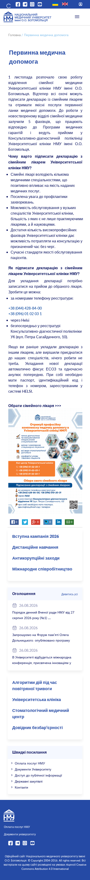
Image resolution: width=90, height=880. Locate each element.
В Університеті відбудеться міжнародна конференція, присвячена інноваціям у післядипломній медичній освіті (41, 662)
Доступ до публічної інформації (38, 775)
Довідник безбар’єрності (37, 728)
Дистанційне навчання (35, 547)
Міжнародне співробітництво (42, 569)
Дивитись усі (69, 594)
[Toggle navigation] (77, 17)
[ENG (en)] (64, 4)
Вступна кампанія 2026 (35, 537)
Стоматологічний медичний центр (40, 714)
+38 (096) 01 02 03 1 (25, 313)
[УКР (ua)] (55, 4)
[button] (8, 5)
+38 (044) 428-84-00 (25, 308)
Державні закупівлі (28, 781)
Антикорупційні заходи (36, 558)
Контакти (21, 787)
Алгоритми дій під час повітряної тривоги (34, 686)
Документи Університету (33, 769)
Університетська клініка (36, 700)
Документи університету (20, 834)
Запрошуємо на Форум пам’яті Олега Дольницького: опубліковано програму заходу (41, 640)
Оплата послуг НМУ (30, 763)
